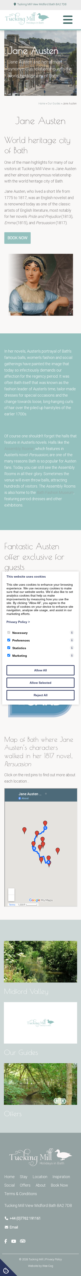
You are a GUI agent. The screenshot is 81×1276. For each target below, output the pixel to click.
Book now (17, 237)
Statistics (19, 648)
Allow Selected (40, 682)
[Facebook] (7, 1241)
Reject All (41, 695)
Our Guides (54, 103)
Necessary (20, 632)
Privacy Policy (18, 622)
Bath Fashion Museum (55, 492)
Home (41, 103)
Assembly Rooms (19, 448)
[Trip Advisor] (22, 1241)
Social (9, 1185)
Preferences (21, 640)
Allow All (40, 670)
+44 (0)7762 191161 (25, 1218)
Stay (23, 1176)
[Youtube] (15, 1241)
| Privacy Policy (53, 1259)
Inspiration (61, 1176)
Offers (25, 1185)
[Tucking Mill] (27, 23)
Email (14, 1227)
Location (40, 1176)
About (41, 1185)
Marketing (19, 655)
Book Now (59, 1185)
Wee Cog (47, 1265)
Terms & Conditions (20, 1193)
